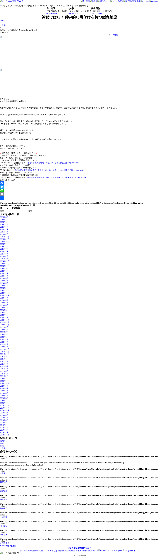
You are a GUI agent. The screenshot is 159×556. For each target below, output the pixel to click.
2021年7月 (4, 361)
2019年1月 (4, 432)
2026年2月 (4, 232)
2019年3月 (4, 427)
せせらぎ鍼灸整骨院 (76, 548)
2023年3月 (4, 313)
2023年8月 (4, 300)
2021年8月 (4, 359)
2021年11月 (4, 352)
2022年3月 (4, 342)
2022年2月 (4, 344)
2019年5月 (4, 423)
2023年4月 (4, 310)
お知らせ (3, 441)
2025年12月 (4, 237)
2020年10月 (4, 383)
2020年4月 (4, 398)
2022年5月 (4, 337)
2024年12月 (4, 261)
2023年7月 (4, 303)
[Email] (59, 194)
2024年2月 (4, 286)
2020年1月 (4, 403)
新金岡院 (36, 551)
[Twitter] (59, 187)
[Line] (59, 190)
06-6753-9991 (51, 13)
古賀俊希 (3, 491)
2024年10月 (4, 266)
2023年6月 (4, 305)
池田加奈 (3, 526)
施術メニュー (46, 551)
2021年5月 (4, 366)
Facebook (94, 551)
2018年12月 (4, 435)
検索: (2, 211)
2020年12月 (4, 379)
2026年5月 (4, 224)
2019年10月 (4, 410)
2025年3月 (4, 254)
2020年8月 (4, 388)
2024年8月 (4, 271)
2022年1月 (4, 347)
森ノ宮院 (23, 551)
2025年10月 (4, 242)
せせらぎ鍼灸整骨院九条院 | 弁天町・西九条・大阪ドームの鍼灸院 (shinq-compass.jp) (49, 170)
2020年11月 (4, 381)
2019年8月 (4, 415)
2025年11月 (4, 239)
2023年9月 (4, 298)
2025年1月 (4, 259)
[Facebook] (59, 183)
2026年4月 (4, 227)
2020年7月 (4, 391)
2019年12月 (4, 405)
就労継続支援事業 (70, 551)
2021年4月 (4, 369)
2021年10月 (4, 354)
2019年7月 (4, 418)
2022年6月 (4, 335)
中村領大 (3, 535)
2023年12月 (4, 291)
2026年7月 (4, 220)
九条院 (30, 551)
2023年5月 (4, 308)
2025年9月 (4, 244)
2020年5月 (4, 396)
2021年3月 (4, 371)
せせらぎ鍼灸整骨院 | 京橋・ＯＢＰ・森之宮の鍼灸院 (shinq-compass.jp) (56, 177)
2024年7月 (4, 273)
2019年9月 (4, 413)
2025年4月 (4, 251)
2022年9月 (4, 327)
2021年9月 (4, 357)
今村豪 (115, 35)
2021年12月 (4, 349)
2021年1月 (4, 376)
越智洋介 (3, 482)
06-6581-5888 (73, 13)
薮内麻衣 (3, 508)
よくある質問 (57, 551)
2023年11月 (4, 293)
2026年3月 (4, 229)
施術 (2, 446)
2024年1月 (4, 288)
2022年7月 (4, 332)
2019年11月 (4, 408)
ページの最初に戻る (8, 546)
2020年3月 (4, 401)
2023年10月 (4, 295)
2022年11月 (4, 322)
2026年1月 (4, 234)
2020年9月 (4, 386)
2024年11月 (4, 264)
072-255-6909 (96, 13)
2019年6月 (4, 420)
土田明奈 (3, 517)
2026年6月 (4, 222)
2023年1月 (4, 317)
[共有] (59, 198)
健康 (2, 443)
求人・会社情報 (84, 551)
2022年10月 (4, 325)
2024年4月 (4, 281)
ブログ (88, 548)
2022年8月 (4, 330)
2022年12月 (4, 320)
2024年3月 (4, 283)
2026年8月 (4, 217)
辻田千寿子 (4, 543)
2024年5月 (4, 278)
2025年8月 (4, 246)
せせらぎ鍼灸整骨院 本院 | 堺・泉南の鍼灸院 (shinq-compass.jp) (53, 163)
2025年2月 (4, 256)
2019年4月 (4, 425)
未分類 (3, 448)
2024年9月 (4, 268)
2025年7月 (4, 249)
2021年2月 (4, 374)
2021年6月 (4, 364)
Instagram (119, 551)
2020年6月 (4, 393)
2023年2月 (4, 315)
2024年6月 (4, 276)
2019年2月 (4, 430)
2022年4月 (4, 339)
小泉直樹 (3, 500)
